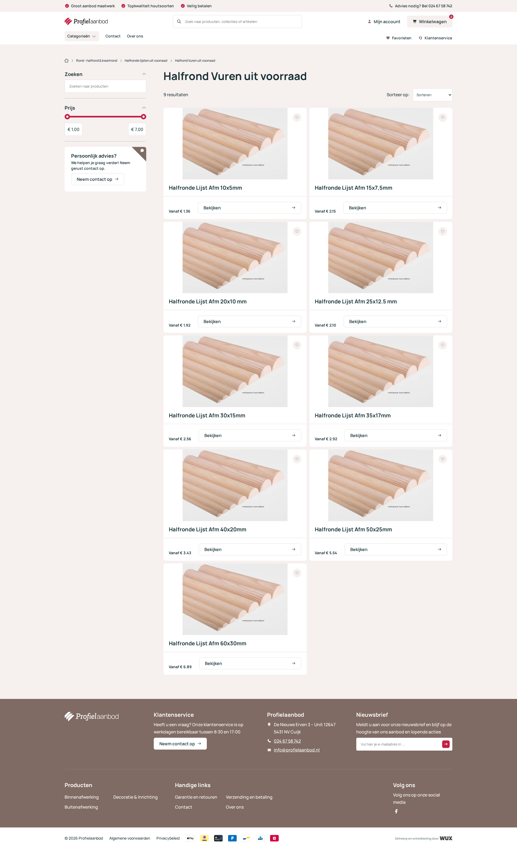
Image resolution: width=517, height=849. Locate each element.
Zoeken (73, 74)
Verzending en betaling (249, 797)
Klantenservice (438, 37)
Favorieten (401, 37)
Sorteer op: (398, 95)
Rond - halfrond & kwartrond (96, 60)
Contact (113, 36)
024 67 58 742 (287, 741)
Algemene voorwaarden (129, 838)
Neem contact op (94, 179)
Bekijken (212, 208)
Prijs (70, 108)
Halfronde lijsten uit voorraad (146, 60)
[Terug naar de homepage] (86, 21)
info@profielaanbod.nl (297, 750)
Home (66, 61)
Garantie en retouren (196, 797)
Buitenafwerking (81, 807)
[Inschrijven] (446, 744)
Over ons (135, 36)
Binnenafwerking (82, 797)
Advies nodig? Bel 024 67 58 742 (423, 5)
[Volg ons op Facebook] (396, 811)
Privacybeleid (168, 838)
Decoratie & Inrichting (135, 797)
